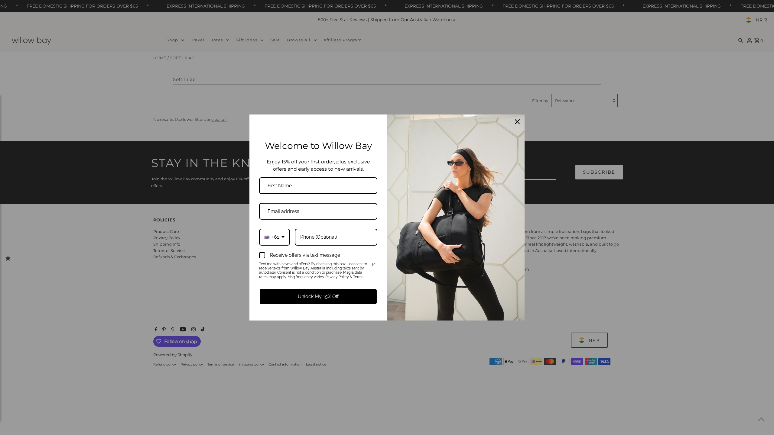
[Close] (517, 121)
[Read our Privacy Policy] (373, 264)
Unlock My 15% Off (318, 296)
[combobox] (274, 237)
